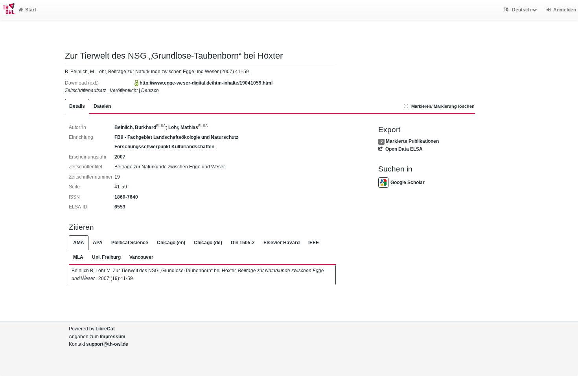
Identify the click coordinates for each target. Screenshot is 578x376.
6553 (119, 207)
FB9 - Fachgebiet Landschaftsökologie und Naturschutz (176, 137)
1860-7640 (126, 197)
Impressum (112, 336)
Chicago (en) (171, 242)
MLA (78, 257)
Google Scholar (407, 182)
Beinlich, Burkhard (140, 127)
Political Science (129, 242)
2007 (119, 157)
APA (98, 242)
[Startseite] (7, 10)
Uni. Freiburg (106, 257)
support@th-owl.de (107, 344)
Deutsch (521, 10)
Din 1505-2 (243, 242)
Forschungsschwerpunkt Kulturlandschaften (164, 146)
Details (77, 106)
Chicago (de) (208, 242)
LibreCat (105, 329)
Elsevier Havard (281, 242)
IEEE (313, 242)
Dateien (102, 106)
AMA (78, 242)
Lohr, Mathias (188, 127)
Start (30, 10)
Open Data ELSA (403, 149)
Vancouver (141, 257)
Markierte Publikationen (412, 141)
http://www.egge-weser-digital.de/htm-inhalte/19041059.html (206, 83)
